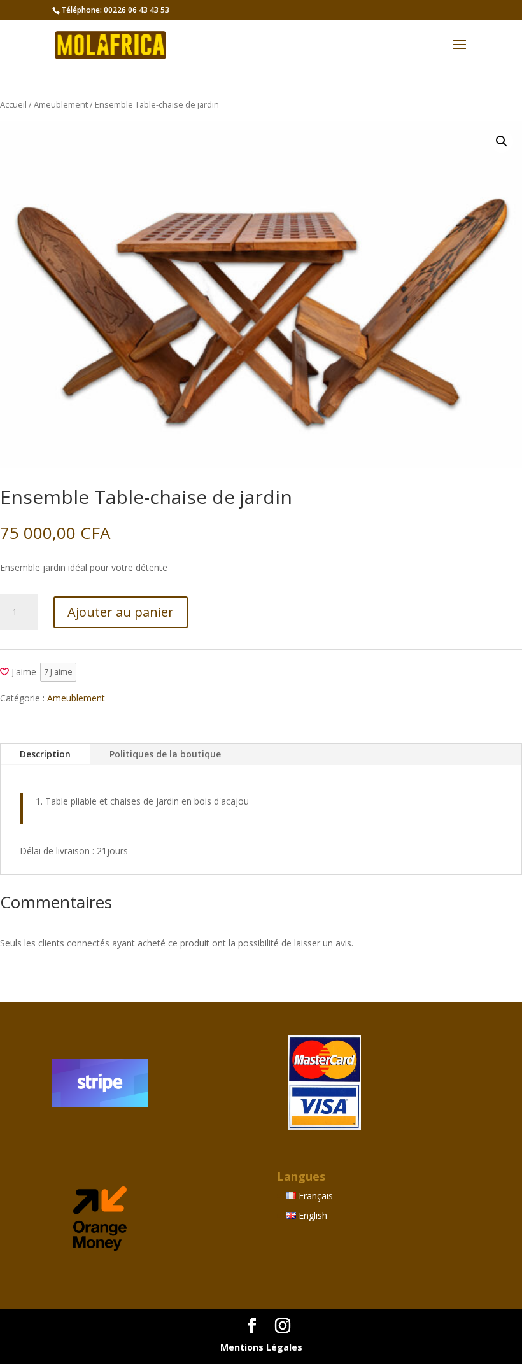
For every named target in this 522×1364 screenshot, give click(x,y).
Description (45, 754)
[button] (501, 141)
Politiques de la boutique (165, 754)
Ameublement (61, 104)
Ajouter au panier (120, 612)
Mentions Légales (261, 1347)
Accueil (13, 104)
